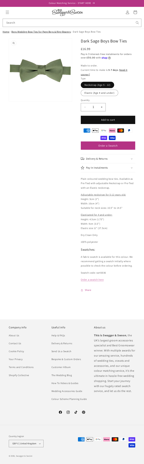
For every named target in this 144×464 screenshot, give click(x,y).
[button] (7, 12)
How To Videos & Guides (64, 383)
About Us (14, 335)
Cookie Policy (16, 351)
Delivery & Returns (61, 343)
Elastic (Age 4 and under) (99, 92)
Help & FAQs (58, 335)
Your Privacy (15, 359)
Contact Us (15, 343)
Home (6, 31)
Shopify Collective (19, 375)
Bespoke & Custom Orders (66, 359)
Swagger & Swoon (24, 456)
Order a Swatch (108, 145)
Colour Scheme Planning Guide (69, 399)
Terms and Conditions (21, 367)
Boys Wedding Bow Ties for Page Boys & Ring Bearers (41, 31)
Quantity (85, 100)
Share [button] (88, 290)
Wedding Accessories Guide (66, 391)
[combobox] (72, 23)
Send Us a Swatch (61, 351)
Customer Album (61, 367)
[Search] (137, 23)
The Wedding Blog (61, 375)
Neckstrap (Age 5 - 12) (97, 84)
